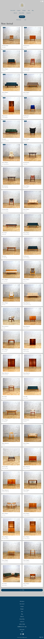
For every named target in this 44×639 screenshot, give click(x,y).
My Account (18, 19)
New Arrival (12, 10)
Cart (25, 19)
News (29, 10)
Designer (24, 10)
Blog (33, 10)
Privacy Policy (22, 619)
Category (18, 10)
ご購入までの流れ (22, 624)
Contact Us (22, 621)
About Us (22, 616)
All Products (22, 16)
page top (41, 637)
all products (22, 601)
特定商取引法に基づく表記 (22, 626)
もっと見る (22, 590)
